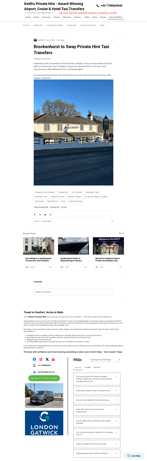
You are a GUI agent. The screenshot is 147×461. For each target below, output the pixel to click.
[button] (57, 17)
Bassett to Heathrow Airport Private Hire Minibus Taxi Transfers (107, 259)
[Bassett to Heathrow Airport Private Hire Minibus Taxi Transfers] (108, 246)
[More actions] (112, 40)
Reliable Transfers (74, 197)
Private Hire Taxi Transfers (45, 192)
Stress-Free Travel (57, 197)
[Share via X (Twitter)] (40, 215)
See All (121, 233)
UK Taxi (64, 207)
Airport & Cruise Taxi (88, 25)
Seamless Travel (41, 197)
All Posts (26, 25)
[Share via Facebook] (35, 215)
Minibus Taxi (71, 25)
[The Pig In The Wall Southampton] (38, 246)
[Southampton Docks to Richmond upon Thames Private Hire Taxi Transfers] (73, 246)
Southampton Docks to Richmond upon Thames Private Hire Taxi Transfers (72, 259)
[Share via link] (51, 215)
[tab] (78, 367)
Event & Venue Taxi (41, 207)
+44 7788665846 (111, 5)
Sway (63, 201)
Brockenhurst (52, 201)
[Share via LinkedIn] (45, 215)
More (102, 25)
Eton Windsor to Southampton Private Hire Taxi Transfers (38, 259)
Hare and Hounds (75, 201)
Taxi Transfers (77, 192)
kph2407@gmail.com (46, 372)
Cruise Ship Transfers (55, 25)
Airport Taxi (38, 25)
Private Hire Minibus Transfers (96, 197)
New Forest (39, 201)
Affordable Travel (92, 192)
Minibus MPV (63, 192)
